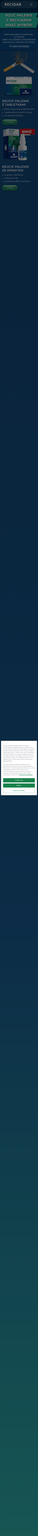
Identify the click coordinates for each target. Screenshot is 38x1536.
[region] (19, 768)
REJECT (19, 785)
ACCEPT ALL (19, 780)
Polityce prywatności (26, 774)
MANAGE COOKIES (19, 790)
